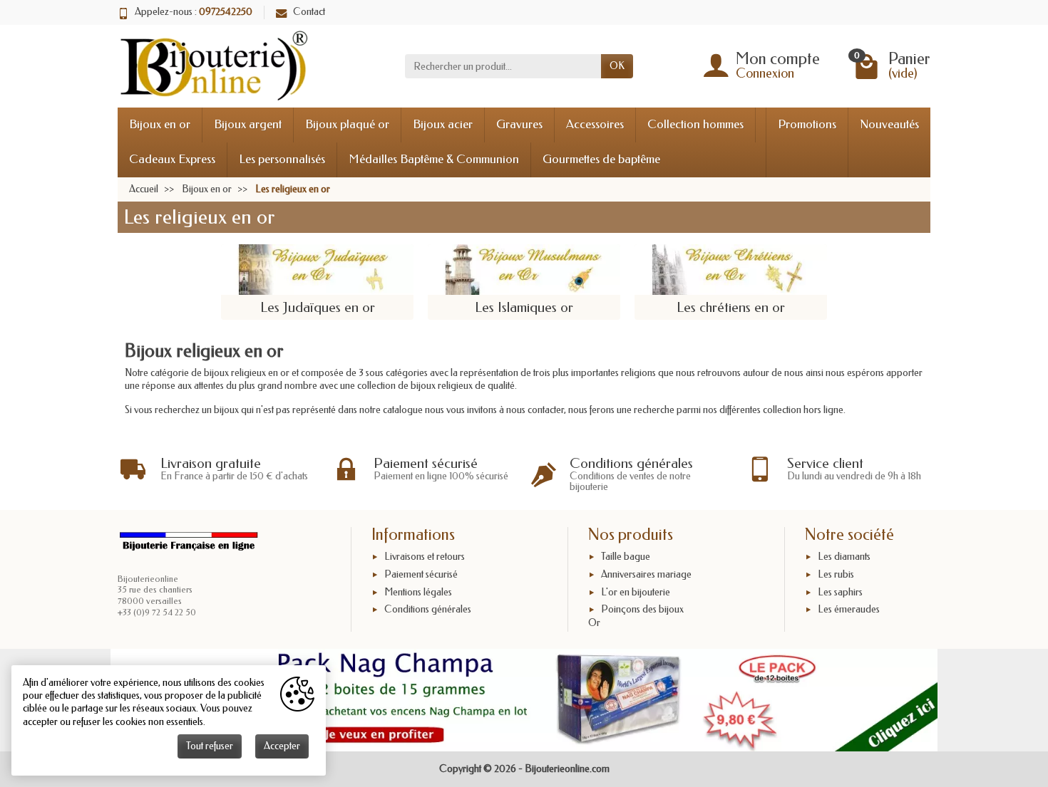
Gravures (519, 124)
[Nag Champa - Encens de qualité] (524, 700)
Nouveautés (889, 124)
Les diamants (844, 557)
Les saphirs (840, 592)
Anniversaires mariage (646, 574)
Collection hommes (695, 124)
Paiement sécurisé (421, 574)
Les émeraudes (849, 610)
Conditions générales (427, 610)
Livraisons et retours (424, 557)
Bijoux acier (443, 124)
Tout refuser (209, 746)
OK (617, 66)
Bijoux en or (159, 124)
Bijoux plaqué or (347, 124)
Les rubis (836, 574)
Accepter (282, 746)
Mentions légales (418, 592)
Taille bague (625, 557)
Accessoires (595, 124)
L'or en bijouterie (635, 592)
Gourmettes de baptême (601, 159)
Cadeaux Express (172, 159)
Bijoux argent (248, 124)
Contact (309, 12)
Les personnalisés (282, 159)
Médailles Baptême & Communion (434, 159)
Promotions (807, 124)
